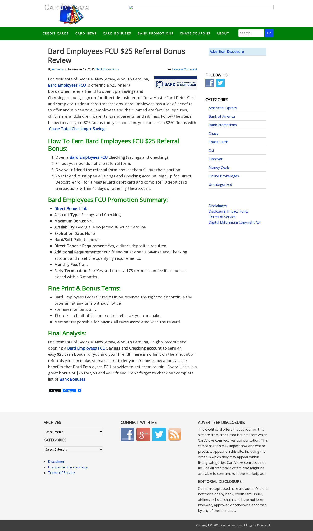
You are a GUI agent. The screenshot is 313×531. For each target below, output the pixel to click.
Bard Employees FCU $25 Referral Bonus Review (116, 55)
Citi (211, 150)
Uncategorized (220, 184)
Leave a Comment (184, 69)
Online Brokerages (224, 176)
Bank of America (222, 116)
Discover (216, 159)
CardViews (65, 13)
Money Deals (219, 167)
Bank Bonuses (72, 379)
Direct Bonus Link (70, 208)
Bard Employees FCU (67, 85)
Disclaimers (218, 205)
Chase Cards (218, 142)
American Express (223, 108)
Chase (213, 133)
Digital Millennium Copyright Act (234, 222)
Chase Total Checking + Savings (77, 128)
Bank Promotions (107, 69)
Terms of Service (222, 216)
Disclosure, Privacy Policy (228, 211)
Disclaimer (56, 461)
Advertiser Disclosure (227, 51)
